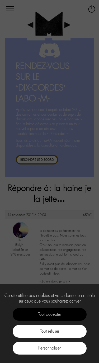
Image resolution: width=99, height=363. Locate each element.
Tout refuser (49, 331)
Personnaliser (49, 348)
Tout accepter (49, 314)
